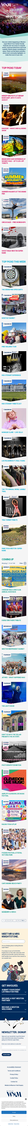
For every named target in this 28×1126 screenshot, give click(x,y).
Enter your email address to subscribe (11, 1044)
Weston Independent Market (13, 649)
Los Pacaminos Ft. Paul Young (13, 461)
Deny (14, 1116)
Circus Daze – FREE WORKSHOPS (14, 222)
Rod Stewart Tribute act (11, 404)
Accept (14, 1112)
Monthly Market (8, 318)
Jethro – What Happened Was (13, 677)
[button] (26, 1099)
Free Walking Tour (9, 347)
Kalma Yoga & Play (9, 824)
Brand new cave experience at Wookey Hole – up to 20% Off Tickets (13, 161)
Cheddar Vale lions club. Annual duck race (11, 591)
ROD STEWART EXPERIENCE (11, 375)
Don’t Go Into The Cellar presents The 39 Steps (11, 736)
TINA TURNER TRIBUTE (9, 520)
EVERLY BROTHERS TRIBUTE (11, 620)
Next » (23, 920)
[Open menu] (25, 4)
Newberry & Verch (9, 912)
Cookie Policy (10, 1123)
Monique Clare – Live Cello (12, 432)
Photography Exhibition (11, 765)
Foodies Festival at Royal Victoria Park (12, 854)
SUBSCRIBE (6, 1054)
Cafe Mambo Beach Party (12, 883)
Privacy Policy (16, 1123)
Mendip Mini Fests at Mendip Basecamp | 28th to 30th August (13, 98)
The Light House (8, 706)
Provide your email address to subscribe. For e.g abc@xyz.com (14, 1050)
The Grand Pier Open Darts (12, 290)
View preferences (14, 1120)
